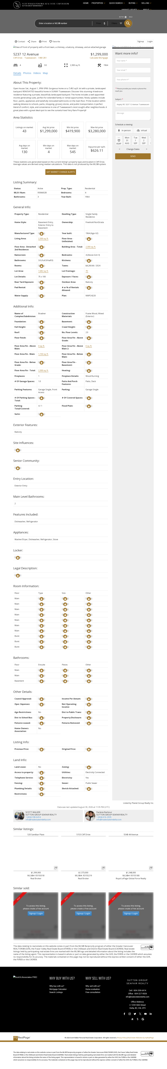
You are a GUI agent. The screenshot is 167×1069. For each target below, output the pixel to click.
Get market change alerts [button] (61, 172)
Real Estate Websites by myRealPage (141, 1038)
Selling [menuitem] (145, 3)
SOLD (130, 17)
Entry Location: (23, 479)
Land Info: (20, 760)
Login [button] (150, 41)
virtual (144, 130)
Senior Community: (26, 461)
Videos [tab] (37, 73)
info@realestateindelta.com (38, 819)
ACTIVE (121, 17)
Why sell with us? (92, 986)
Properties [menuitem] (97, 3)
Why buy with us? (56, 986)
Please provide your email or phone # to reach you (130, 89)
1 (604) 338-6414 (33, 817)
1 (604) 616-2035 (103, 817)
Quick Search (116, 3)
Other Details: (22, 692)
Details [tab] (17, 73)
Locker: (18, 550)
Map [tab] (45, 73)
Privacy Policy (122, 1038)
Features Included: (25, 514)
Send (133, 156)
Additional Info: (23, 306)
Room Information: (26, 586)
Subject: (118, 99)
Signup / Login (36, 913)
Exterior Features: (25, 425)
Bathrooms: (21, 658)
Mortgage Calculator (58, 989)
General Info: (22, 207)
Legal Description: (25, 568)
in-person (126, 130)
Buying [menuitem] (132, 3)
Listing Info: (21, 742)
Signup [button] (140, 41)
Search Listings (56, 992)
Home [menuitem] (86, 3)
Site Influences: (23, 443)
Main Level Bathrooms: (28, 496)
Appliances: (21, 532)
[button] (124, 1014)
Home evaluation (92, 989)
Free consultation (92, 992)
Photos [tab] (27, 73)
